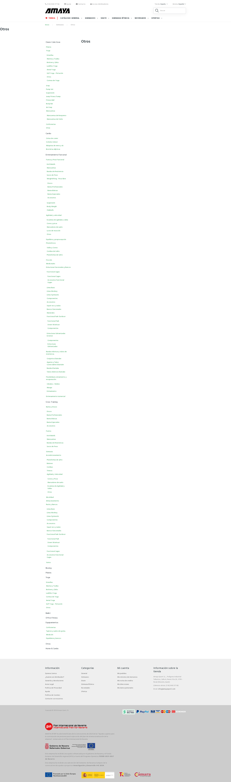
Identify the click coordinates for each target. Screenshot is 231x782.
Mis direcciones (123, 684)
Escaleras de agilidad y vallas (57, 220)
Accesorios (52, 197)
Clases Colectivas (53, 42)
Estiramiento (51, 391)
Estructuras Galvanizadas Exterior (56, 334)
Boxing (48, 568)
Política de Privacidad (53, 688)
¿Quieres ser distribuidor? (54, 677)
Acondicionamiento (53, 455)
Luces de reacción (53, 230)
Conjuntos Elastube (54, 358)
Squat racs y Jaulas (54, 305)
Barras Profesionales (55, 187)
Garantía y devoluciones (54, 680)
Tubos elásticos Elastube (56, 372)
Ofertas (155, 18)
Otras (48, 128)
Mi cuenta (123, 668)
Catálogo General (70, 18)
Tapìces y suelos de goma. (56, 631)
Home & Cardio (52, 648)
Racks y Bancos (51, 504)
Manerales (51, 313)
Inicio (47, 24)
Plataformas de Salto (55, 255)
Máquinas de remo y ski (55, 145)
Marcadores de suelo (55, 227)
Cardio (48, 133)
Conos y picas (52, 223)
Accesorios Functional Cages (56, 281)
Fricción (49, 260)
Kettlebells (51, 164)
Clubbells (50, 210)
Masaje (49, 387)
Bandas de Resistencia (55, 171)
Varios (48, 562)
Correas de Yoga (53, 80)
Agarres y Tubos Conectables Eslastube (55, 363)
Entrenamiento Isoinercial (55, 396)
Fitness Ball (50, 100)
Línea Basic (51, 287)
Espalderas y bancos (53, 638)
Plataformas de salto (54, 460)
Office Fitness (52, 618)
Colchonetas (51, 124)
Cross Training (52, 402)
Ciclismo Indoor (52, 142)
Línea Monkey (52, 291)
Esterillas (50, 55)
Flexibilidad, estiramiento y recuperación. (56, 378)
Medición (49, 634)
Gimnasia (49, 451)
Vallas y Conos (52, 247)
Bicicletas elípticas (53, 149)
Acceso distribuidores (100, 4)
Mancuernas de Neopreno (56, 115)
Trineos (49, 470)
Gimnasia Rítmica (120, 18)
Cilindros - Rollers (53, 384)
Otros (49, 77)
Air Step (49, 107)
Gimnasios (90, 18)
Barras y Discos (51, 407)
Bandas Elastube (53, 368)
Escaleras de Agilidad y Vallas (56, 487)
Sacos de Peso (52, 175)
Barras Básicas (53, 190)
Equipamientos (52, 622)
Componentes (52, 298)
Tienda (51, 18)
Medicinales (50, 263)
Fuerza (48, 431)
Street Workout (54, 324)
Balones (50, 463)
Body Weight (52, 206)
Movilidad (50, 497)
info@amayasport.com (166, 689)
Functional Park (53, 321)
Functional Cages (53, 272)
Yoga (48, 50)
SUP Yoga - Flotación (55, 73)
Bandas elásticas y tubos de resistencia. (56, 352)
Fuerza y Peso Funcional (55, 159)
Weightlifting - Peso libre (56, 178)
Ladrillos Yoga (52, 66)
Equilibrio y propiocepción (56, 239)
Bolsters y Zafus (53, 62)
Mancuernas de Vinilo (55, 119)
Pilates (48, 47)
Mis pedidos (121, 673)
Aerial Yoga (51, 69)
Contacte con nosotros (54, 698)
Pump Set (49, 89)
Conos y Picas (53, 479)
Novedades (140, 18)
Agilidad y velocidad (53, 215)
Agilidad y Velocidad (54, 474)
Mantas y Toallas (53, 59)
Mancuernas (50, 111)
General (84, 673)
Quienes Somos (51, 673)
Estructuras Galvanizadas (52, 345)
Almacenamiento (52, 501)
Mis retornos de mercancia (127, 677)
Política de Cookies (52, 695)
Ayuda (68, 4)
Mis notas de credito (125, 680)
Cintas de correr (52, 138)
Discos (50, 183)
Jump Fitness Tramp (53, 96)
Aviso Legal (49, 684)
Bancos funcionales (54, 309)
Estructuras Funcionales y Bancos (58, 267)
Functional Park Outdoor (56, 316)
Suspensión (50, 93)
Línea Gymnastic (53, 295)
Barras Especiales (54, 194)
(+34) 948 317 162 (52, 4)
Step (48, 85)
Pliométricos (51, 243)
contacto (81, 4)
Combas (50, 467)
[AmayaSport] (57, 10)
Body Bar (49, 103)
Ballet (48, 613)
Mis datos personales (125, 688)
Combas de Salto (53, 251)
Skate (103, 18)
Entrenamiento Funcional (56, 154)
